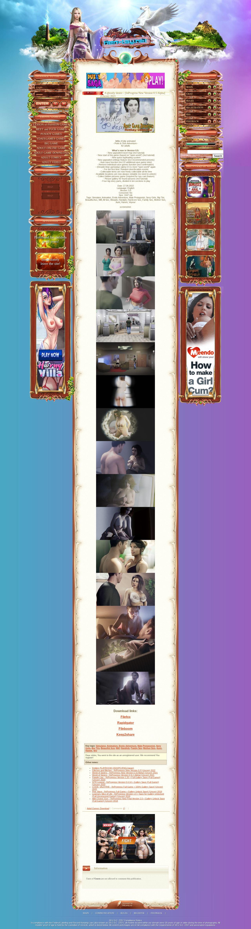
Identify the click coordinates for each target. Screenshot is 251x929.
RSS (188, 114)
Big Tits (96, 748)
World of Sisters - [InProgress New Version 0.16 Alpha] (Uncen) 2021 (125, 773)
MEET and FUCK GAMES (51, 129)
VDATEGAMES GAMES (51, 138)
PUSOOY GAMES (51, 134)
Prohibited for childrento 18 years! (50, 239)
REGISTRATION (194, 107)
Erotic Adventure (127, 746)
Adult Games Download (98, 808)
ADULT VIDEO (51, 162)
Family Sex (136, 748)
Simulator (101, 746)
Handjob (125, 748)
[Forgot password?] (55, 103)
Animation (112, 746)
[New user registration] (64, 103)
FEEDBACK (192, 121)
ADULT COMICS (51, 157)
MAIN (189, 87)
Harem (88, 750)
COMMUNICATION (104, 913)
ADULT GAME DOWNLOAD (51, 152)
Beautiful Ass (108, 748)
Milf (118, 748)
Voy (95, 750)
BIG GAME (51, 143)
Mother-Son (149, 748)
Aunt (159, 748)
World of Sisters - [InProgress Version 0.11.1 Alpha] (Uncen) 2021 (123, 775)
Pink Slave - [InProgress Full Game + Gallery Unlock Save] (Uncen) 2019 (127, 791)
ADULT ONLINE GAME (51, 148)
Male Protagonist (146, 746)
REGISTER (139, 913)
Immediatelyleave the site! (50, 261)
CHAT (189, 94)
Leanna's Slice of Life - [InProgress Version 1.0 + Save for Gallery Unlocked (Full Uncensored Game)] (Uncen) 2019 (128, 795)
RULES (190, 100)
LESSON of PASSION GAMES (51, 124)
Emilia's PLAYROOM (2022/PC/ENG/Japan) (113, 768)
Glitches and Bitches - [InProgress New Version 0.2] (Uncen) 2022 (123, 770)
